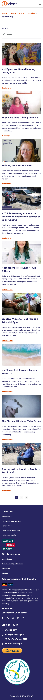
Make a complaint (9, 535)
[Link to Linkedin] (18, 618)
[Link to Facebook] (3, 618)
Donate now (6, 517)
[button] (40, 3)
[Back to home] (10, 3)
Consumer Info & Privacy (12, 564)
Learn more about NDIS (12, 530)
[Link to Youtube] (23, 618)
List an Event (7, 526)
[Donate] (12, 650)
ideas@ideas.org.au (14, 634)
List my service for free (11, 521)
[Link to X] (8, 618)
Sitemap (5, 573)
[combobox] (21, 34)
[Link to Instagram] (13, 618)
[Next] (26, 497)
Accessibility (7, 559)
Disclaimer (6, 568)
